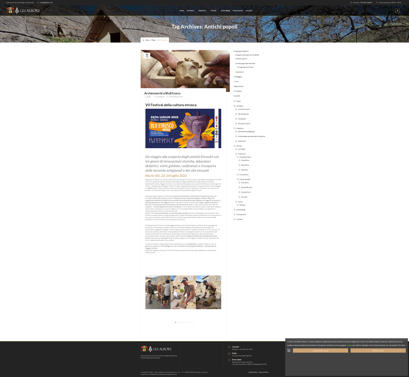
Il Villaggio (238, 77)
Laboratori (242, 141)
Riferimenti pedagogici (246, 131)
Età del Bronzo (246, 187)
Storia (240, 202)
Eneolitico (245, 183)
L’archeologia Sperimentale (245, 63)
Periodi (213, 10)
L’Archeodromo (243, 114)
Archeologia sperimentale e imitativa (251, 136)
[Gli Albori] (22, 10)
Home (182, 10)
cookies (349, 345)
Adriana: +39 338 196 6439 (242, 349)
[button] (147, 298)
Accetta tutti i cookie (320, 350)
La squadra (242, 119)
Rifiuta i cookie (378, 350)
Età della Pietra (245, 157)
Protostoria (244, 175)
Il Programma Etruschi (245, 67)
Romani (242, 205)
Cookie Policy (253, 372)
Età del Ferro (246, 192)
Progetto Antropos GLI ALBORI (247, 55)
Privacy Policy (263, 372)
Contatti (249, 10)
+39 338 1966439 (366, 2)
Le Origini (241, 149)
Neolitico (244, 170)
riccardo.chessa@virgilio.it (242, 356)
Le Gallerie (238, 91)
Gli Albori (190, 10)
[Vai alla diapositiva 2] (175, 322)
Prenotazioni (238, 10)
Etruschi (244, 197)
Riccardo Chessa (244, 123)
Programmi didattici (241, 51)
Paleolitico (245, 160)
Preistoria (242, 154)
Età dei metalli (245, 179)
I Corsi (236, 81)
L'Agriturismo (238, 86)
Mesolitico (245, 165)
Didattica (202, 10)
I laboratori (239, 72)
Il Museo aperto (241, 59)
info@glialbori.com (46, 2)
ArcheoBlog (225, 10)
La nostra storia (244, 109)
